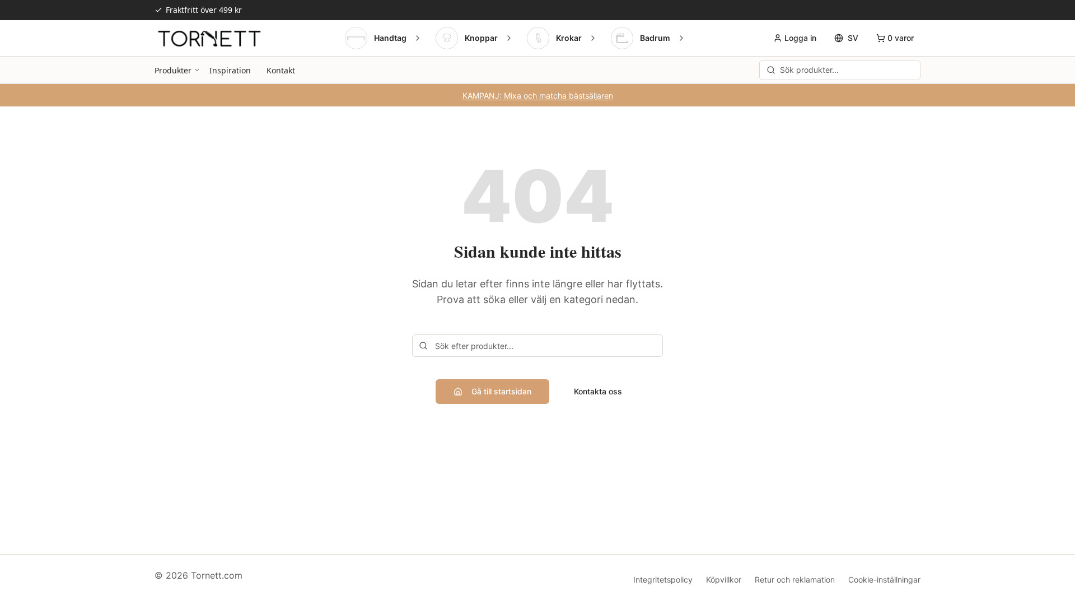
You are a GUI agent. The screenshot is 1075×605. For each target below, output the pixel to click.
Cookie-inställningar (884, 579)
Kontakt (281, 70)
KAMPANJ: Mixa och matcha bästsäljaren (537, 95)
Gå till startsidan (501, 391)
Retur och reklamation (795, 579)
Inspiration (230, 70)
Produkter (173, 70)
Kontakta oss (598, 391)
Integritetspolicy (663, 579)
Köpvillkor (723, 579)
